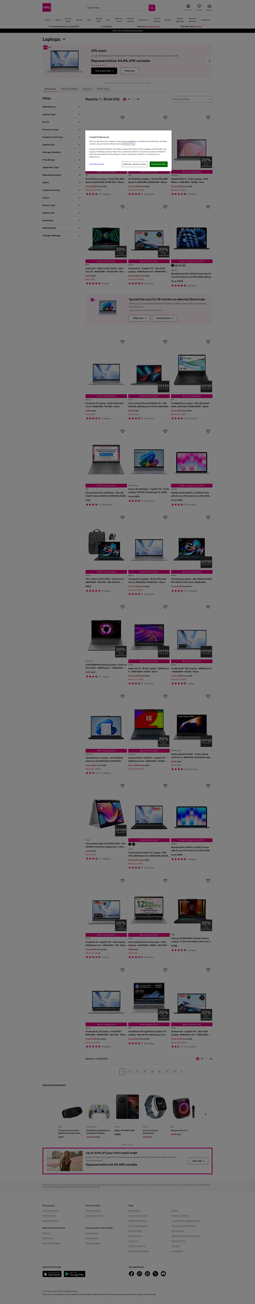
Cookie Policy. (129, 144)
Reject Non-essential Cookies (134, 164)
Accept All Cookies (158, 164)
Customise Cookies (96, 164)
